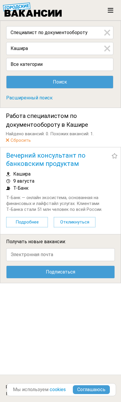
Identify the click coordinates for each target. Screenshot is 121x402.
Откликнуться (74, 222)
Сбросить (21, 140)
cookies (58, 389)
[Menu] (110, 10)
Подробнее (27, 222)
